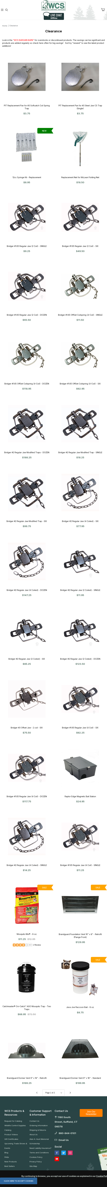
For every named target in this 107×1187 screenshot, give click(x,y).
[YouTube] (57, 1159)
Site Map (33, 1166)
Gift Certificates (11, 1139)
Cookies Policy (36, 1157)
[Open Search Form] (6, 10)
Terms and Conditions (39, 1152)
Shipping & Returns (38, 1130)
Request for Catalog (13, 1121)
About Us (33, 1134)
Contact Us (34, 1121)
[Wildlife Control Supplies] (53, 5)
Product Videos (11, 1134)
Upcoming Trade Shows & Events (15, 1145)
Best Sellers (9, 1166)
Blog (6, 1152)
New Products (10, 1161)
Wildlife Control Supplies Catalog (15, 1127)
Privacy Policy (36, 1161)
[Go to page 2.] (70, 1092)
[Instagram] (70, 1153)
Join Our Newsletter (91, 1112)
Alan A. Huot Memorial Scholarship (39, 1141)
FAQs (6, 1157)
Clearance (13, 26)
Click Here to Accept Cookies (18, 1181)
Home (4, 26)
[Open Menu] (2, 10)
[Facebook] (57, 1153)
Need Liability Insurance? (40, 1148)
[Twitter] (63, 1153)
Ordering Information (39, 1125)
